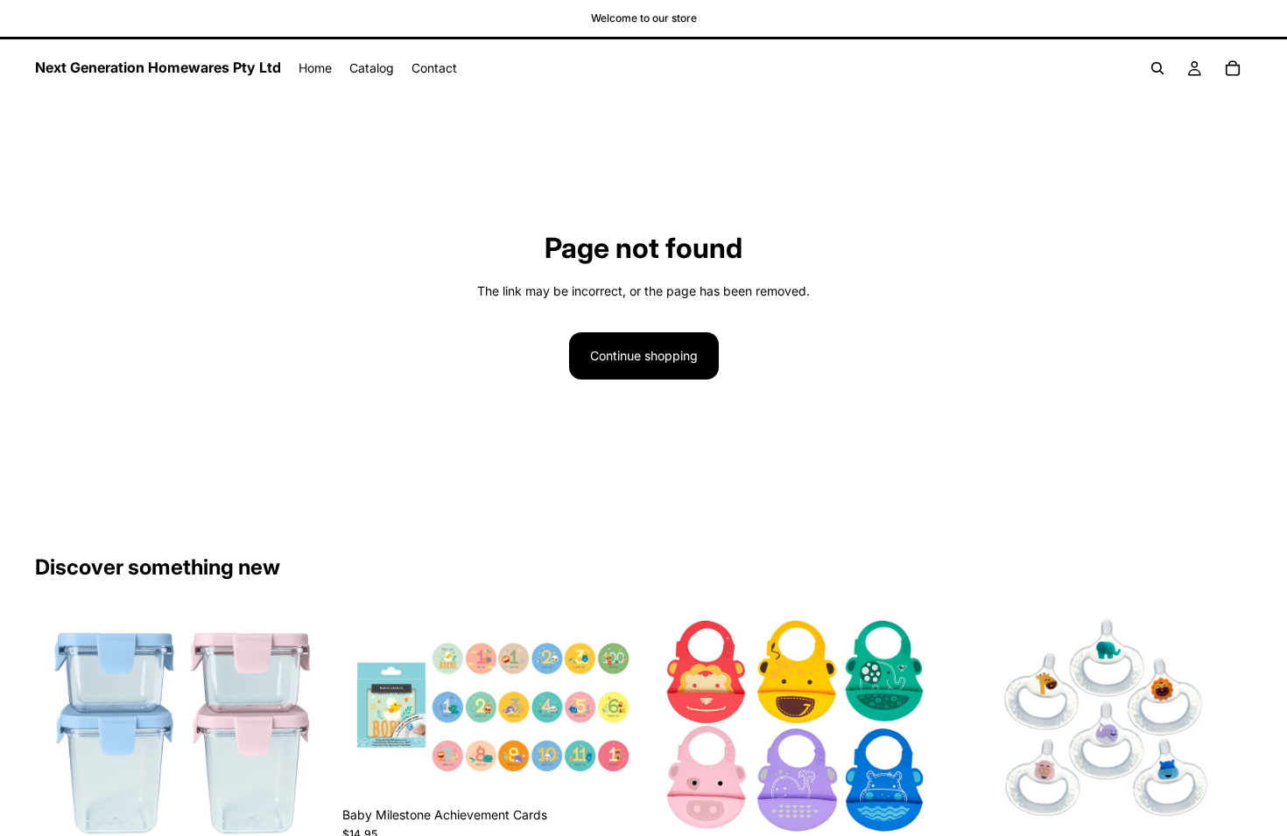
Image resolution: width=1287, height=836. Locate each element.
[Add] (611, 771)
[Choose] (304, 819)
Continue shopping (644, 355)
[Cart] (1232, 68)
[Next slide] (305, 728)
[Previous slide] (61, 728)
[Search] (1157, 68)
